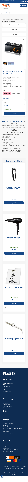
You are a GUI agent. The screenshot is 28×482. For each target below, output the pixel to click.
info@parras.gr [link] (7, 391)
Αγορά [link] (13, 203)
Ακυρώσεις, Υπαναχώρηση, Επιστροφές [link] (12, 428)
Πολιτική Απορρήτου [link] (8, 431)
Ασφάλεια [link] (5, 425)
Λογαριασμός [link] (6, 448)
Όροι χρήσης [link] (6, 466)
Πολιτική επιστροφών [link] (8, 451)
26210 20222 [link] (7, 386)
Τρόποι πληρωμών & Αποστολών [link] (10, 449)
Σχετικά (14, 34)
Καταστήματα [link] (6, 404)
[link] (2, 476)
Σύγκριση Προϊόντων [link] (8, 423)
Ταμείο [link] (4, 446)
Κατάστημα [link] (8, 19)
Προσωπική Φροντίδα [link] (15, 19)
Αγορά (14, 113)
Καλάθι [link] (4, 445)
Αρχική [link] (3, 19)
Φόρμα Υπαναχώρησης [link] (8, 433)
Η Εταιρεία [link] (5, 403)
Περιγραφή (15, 29)
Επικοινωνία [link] (6, 407)
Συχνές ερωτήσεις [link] (7, 406)
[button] (23, 39)
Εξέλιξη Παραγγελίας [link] (8, 427)
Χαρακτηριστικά (14, 25)
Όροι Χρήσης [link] (6, 430)
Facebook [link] (22, 1)
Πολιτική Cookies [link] (15, 466)
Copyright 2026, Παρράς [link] (17, 468)
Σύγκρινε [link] (5, 207)
